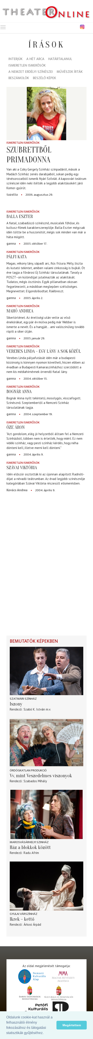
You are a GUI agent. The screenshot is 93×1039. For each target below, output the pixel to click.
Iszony (16, 704)
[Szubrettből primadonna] (46, 113)
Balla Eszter (19, 216)
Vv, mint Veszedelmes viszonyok (41, 776)
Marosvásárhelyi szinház (29, 842)
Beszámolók (18, 78)
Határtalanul (60, 59)
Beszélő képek (44, 78)
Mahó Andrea (19, 311)
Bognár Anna (19, 391)
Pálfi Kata (16, 256)
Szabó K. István (34, 709)
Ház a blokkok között (30, 847)
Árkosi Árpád (32, 924)
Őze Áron (15, 427)
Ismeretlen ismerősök (27, 65)
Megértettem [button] (72, 1025)
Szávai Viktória (21, 467)
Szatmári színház (23, 698)
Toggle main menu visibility (3, 27)
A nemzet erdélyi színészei (30, 72)
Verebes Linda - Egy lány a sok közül (43, 351)
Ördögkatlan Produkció (28, 770)
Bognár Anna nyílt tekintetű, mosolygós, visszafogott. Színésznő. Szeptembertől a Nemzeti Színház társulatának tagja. (43, 403)
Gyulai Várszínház (23, 914)
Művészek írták (70, 72)
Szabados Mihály (35, 781)
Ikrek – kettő (22, 919)
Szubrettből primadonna (28, 154)
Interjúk (15, 59)
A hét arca (35, 59)
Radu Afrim (31, 853)
